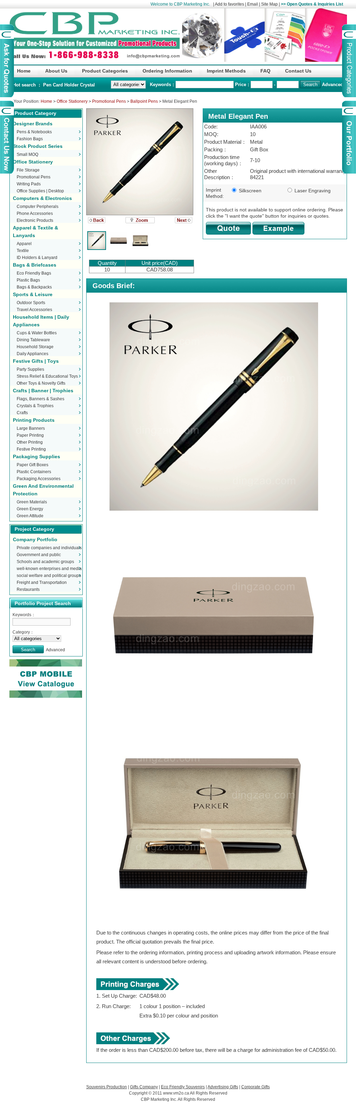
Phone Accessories (35, 213)
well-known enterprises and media (49, 568)
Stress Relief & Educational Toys (47, 376)
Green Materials (32, 502)
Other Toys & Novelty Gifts (41, 383)
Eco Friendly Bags (34, 273)
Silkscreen (249, 190)
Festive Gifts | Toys (36, 361)
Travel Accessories (34, 309)
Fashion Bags (30, 138)
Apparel (24, 243)
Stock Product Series (38, 146)
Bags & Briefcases (34, 265)
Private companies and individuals (49, 547)
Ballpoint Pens (144, 101)
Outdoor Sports (31, 302)
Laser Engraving (312, 190)
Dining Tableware (33, 339)
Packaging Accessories (38, 478)
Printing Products (34, 420)
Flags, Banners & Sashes (40, 398)
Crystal (87, 84)
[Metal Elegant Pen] (140, 162)
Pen (48, 84)
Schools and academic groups (45, 561)
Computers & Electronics (42, 198)
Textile (23, 250)
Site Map (269, 4)
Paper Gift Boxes (32, 464)
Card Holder (66, 84)
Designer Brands (32, 123)
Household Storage (35, 346)
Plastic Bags (28, 280)
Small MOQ (27, 154)
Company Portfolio (35, 539)
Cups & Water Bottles (37, 332)
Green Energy (30, 508)
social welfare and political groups (49, 575)
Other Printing (30, 442)
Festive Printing (31, 449)
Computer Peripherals (37, 206)
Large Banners (31, 428)
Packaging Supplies (36, 456)
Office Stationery (72, 101)
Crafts (22, 412)
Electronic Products (35, 220)
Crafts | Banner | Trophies (43, 390)
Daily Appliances (32, 353)
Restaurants (28, 589)
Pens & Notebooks (34, 131)
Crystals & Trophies (35, 405)
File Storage (28, 170)
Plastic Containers (34, 471)
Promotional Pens (109, 101)
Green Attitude (30, 515)
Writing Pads (29, 184)
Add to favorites (229, 4)
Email (252, 4)
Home (46, 101)
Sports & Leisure (32, 294)
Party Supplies (30, 369)
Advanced (332, 84)
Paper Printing (30, 435)
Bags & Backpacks (34, 287)
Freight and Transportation (42, 582)
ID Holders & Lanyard (37, 257)
